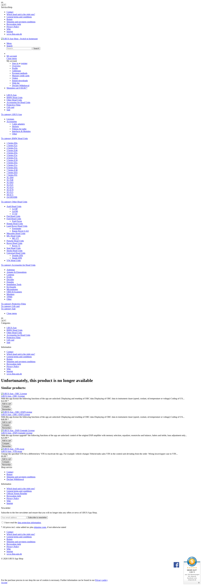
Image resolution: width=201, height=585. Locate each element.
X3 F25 (10, 185)
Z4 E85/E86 (12, 197)
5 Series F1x (12, 165)
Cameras (10, 274)
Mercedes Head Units (16, 233)
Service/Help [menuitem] (18, 20)
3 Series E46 (12, 150)
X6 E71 (10, 194)
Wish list (15, 83)
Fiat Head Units (13, 216)
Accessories (12, 121)
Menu (9, 43)
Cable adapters (18, 124)
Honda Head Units (15, 223)
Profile (15, 68)
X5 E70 (10, 190)
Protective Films (14, 337)
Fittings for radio (19, 129)
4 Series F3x (12, 158)
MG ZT (15, 238)
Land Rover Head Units (17, 226)
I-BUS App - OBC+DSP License (15, 414)
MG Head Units (14, 236)
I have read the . (22, 522)
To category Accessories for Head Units (18, 265)
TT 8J (14, 214)
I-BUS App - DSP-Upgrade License (16, 433)
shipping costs (40, 527)
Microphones (12, 289)
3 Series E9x (12, 153)
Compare (5, 407)
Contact (10, 12)
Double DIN (17, 255)
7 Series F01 (12, 175)
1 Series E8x (12, 143)
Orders (15, 78)
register (24, 63)
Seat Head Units (14, 248)
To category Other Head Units (14, 202)
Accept (4, 582)
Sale (8, 342)
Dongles (10, 282)
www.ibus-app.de (14, 34)
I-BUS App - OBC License (13, 396)
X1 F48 (10, 180)
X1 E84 (10, 177)
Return (9, 19)
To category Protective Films (13, 304)
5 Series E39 (12, 160)
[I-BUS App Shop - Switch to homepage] (19, 39)
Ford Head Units (14, 219)
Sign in (15, 63)
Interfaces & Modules (21, 131)
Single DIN (17, 258)
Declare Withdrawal (20, 85)
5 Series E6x (12, 163)
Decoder (10, 279)
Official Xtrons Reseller (17, 493)
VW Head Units (14, 260)
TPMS (9, 297)
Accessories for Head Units (18, 335)
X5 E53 (10, 187)
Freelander (16, 228)
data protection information (29, 522)
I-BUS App (12, 328)
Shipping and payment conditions (21, 22)
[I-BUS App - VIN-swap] (12, 449)
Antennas (11, 270)
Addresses (16, 71)
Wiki (9, 29)
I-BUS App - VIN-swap (11, 451)
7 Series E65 (12, 172)
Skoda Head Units (14, 250)
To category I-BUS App (11, 114)
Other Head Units (14, 332)
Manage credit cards (20, 76)
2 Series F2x (12, 148)
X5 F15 (10, 192)
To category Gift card (10, 306)
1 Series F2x (12, 145)
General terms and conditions (19, 17)
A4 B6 (15, 211)
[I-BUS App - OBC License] (14, 393)
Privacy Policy (13, 27)
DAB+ (10, 277)
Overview (16, 66)
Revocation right (14, 24)
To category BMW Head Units (14, 138)
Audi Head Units (14, 206)
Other (14, 134)
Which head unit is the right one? (21, 14)
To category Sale (8, 309)
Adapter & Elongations (17, 272)
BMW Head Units (14, 330)
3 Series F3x (12, 155)
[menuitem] (103, 12)
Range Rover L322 (20, 231)
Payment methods (19, 73)
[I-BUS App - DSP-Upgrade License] (18, 430)
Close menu (12, 58)
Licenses (10, 119)
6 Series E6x (12, 167)
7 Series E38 (12, 170)
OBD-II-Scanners (14, 292)
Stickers (15, 126)
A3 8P (15, 209)
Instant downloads (20, 80)
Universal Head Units (16, 253)
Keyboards (11, 287)
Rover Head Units (14, 243)
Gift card (10, 340)
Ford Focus (17, 221)
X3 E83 (10, 182)
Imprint (10, 31)
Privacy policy (101, 580)
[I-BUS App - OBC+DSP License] (16, 412)
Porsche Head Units (15, 241)
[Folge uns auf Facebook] (176, 565)
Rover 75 (16, 246)
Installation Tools (14, 284)
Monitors (10, 294)
